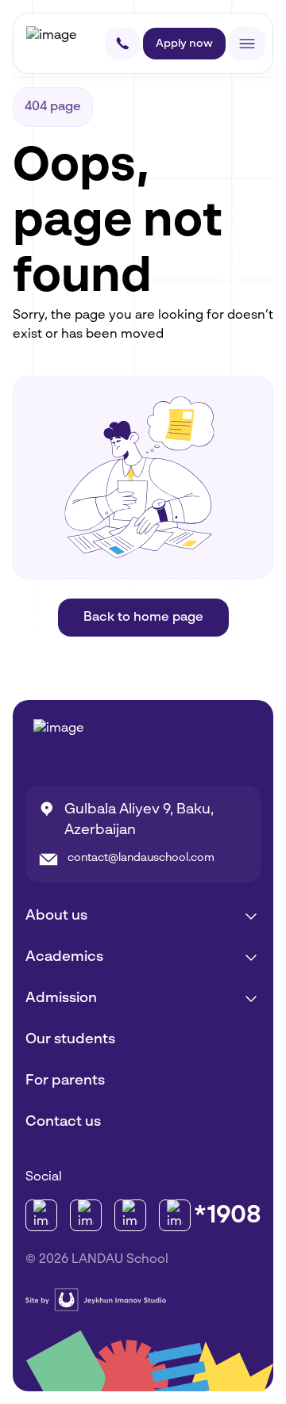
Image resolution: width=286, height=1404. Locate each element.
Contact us (63, 1122)
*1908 (227, 1215)
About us (56, 916)
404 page (53, 107)
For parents (65, 1080)
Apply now (184, 43)
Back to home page (143, 617)
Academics (64, 957)
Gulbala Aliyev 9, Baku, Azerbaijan (139, 819)
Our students (70, 1039)
